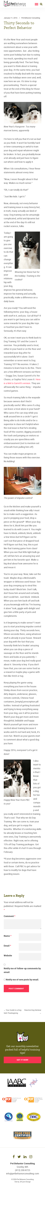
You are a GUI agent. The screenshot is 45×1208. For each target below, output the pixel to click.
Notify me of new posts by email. (22, 979)
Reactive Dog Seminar (32, 1011)
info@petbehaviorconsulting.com (22, 1173)
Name (7, 935)
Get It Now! (22, 1060)
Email (7, 945)
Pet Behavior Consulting (30, 18)
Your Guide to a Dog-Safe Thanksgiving (13, 1011)
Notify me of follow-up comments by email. (22, 970)
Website (8, 955)
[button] (36, 3)
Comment (9, 916)
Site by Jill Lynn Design (22, 1182)
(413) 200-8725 (22, 1170)
